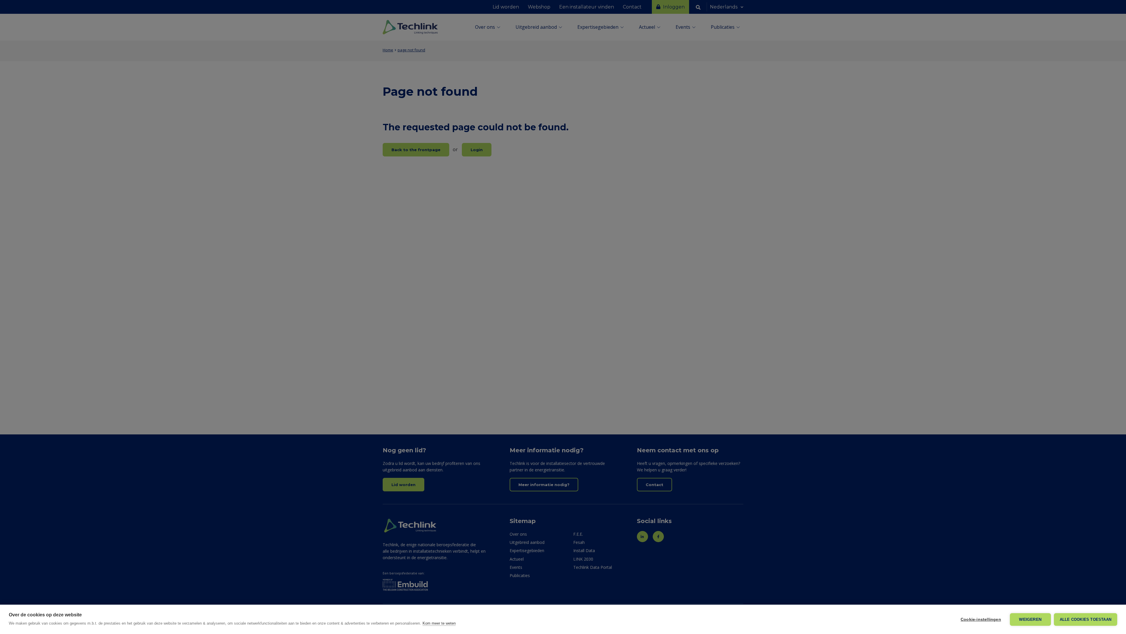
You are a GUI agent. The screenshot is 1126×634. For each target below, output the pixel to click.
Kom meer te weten (439, 623)
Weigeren (1030, 619)
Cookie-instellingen (981, 619)
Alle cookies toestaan (1085, 619)
